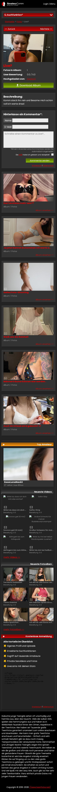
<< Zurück (10, 29)
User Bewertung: (13, 74)
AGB (20, 155)
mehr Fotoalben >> (13, 629)
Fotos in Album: (12, 70)
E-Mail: (8, 127)
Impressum (37, 165)
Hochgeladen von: (14, 78)
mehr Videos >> (11, 557)
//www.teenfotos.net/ (13, 4)
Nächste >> (46, 29)
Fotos (19, 21)
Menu (52, 3)
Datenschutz (48, 165)
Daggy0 (31, 78)
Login (45, 3)
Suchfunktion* (15, 14)
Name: (8, 120)
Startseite (9, 21)
